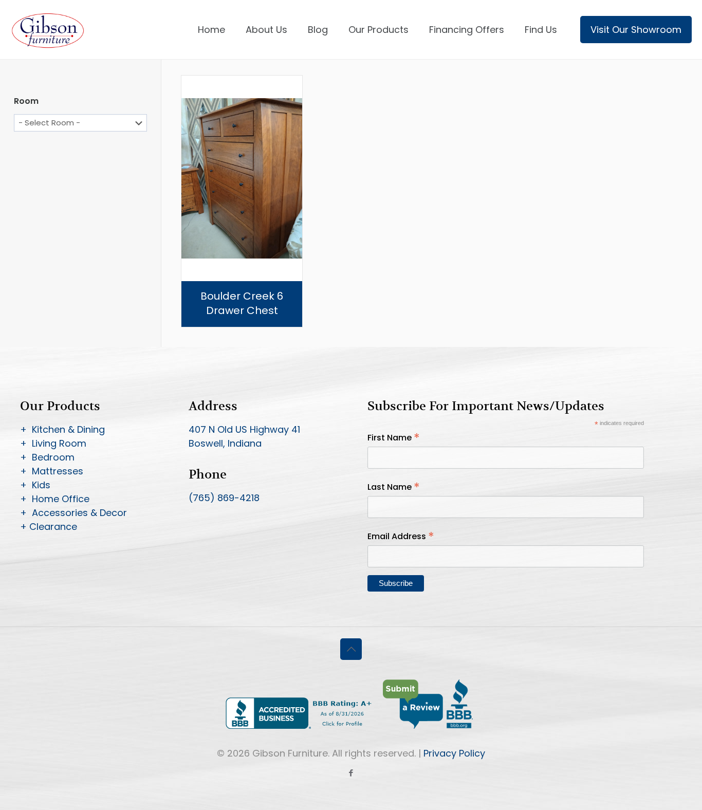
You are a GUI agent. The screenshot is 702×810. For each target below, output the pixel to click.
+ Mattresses (51, 471)
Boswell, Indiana (225, 443)
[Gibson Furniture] (48, 29)
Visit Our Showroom (635, 29)
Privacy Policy (454, 753)
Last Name (393, 487)
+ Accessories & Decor (73, 512)
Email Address (400, 536)
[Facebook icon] (351, 772)
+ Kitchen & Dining (62, 429)
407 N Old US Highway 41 (244, 429)
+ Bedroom (47, 457)
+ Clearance (48, 526)
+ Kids (35, 484)
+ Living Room (53, 443)
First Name (393, 437)
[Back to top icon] (351, 649)
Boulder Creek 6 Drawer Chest (241, 303)
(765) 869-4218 (224, 497)
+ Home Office (54, 498)
